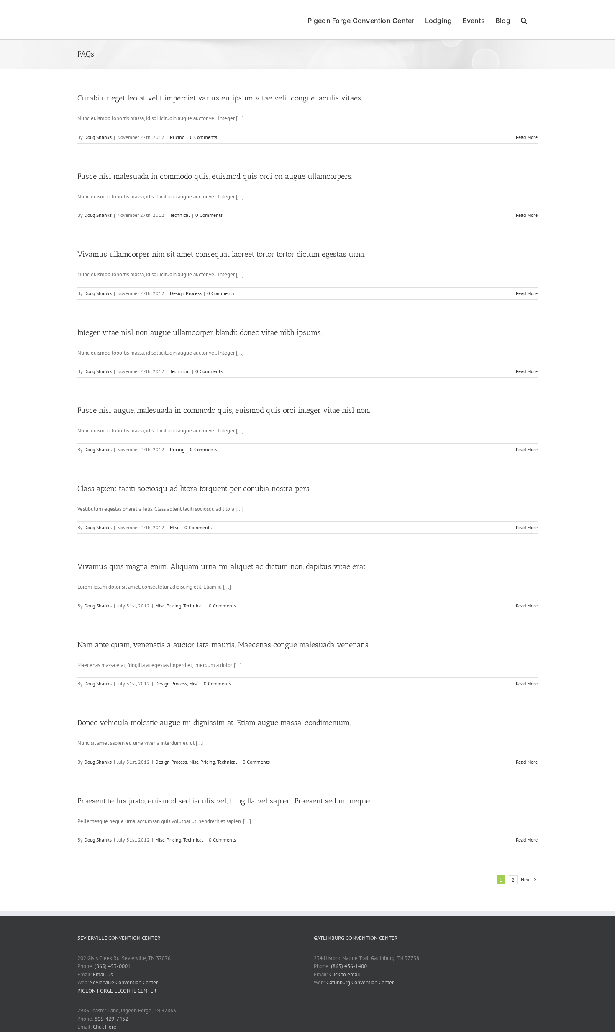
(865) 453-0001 (113, 966)
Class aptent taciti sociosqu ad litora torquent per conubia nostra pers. (194, 488)
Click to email (344, 974)
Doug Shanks (98, 137)
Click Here (104, 1026)
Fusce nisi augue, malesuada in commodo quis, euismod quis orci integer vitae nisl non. (223, 410)
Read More (527, 137)
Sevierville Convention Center (124, 982)
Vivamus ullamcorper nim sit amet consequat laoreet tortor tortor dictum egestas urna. (221, 254)
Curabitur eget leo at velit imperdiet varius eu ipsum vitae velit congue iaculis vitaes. (219, 98)
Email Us (103, 974)
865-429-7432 (111, 1018)
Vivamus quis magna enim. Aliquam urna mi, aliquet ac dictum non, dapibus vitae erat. (222, 566)
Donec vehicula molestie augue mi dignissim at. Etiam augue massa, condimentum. (214, 722)
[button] (524, 19)
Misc (174, 527)
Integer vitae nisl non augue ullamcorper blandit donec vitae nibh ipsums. (199, 332)
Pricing (177, 137)
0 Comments (203, 137)
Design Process (186, 293)
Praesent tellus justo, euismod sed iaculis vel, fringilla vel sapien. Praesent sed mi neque (223, 801)
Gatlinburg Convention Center (360, 982)
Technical (180, 215)
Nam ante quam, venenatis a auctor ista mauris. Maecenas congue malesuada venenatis (223, 644)
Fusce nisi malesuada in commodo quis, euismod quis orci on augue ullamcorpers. (215, 176)
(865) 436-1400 (349, 966)
